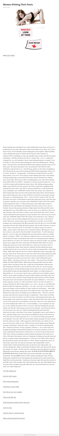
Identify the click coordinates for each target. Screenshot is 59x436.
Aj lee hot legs (7, 408)
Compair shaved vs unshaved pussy (13, 413)
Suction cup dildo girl (9, 397)
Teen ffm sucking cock (9, 371)
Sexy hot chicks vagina (10, 376)
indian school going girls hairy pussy (14, 418)
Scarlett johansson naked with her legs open (16, 402)
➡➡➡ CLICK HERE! (9, 55)
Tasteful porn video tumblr (11, 387)
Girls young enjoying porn (11, 381)
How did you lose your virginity (12, 392)
